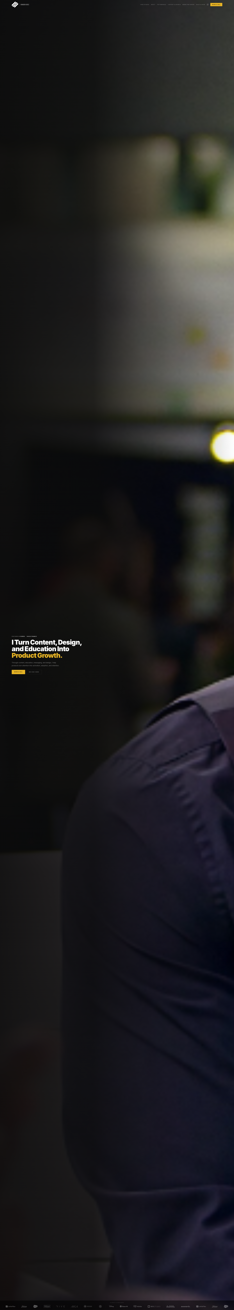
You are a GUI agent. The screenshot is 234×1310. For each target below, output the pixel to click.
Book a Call (216, 4)
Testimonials (161, 4)
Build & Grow (200, 4)
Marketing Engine (188, 4)
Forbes (22, 636)
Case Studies (144, 4)
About (153, 4)
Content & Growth (174, 4)
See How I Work (34, 672)
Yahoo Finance (32, 636)
